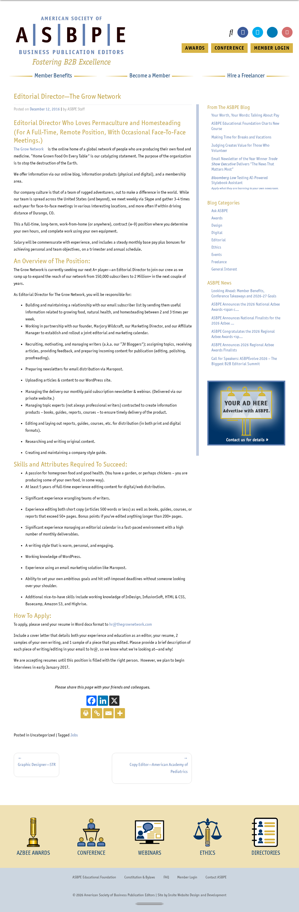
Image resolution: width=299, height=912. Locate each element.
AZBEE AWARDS (33, 852)
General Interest (224, 269)
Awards (216, 218)
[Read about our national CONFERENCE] (91, 832)
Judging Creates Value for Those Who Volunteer (240, 148)
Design (216, 225)
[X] (114, 701)
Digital (216, 232)
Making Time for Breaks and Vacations (241, 137)
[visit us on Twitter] (257, 32)
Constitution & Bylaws (139, 877)
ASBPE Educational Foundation (94, 877)
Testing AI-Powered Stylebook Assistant (245, 182)
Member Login (187, 877)
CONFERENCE (229, 48)
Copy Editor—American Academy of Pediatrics (159, 768)
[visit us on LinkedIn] (272, 32)
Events (216, 254)
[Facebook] (91, 701)
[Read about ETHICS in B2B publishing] (207, 832)
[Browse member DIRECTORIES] (265, 832)
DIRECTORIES (265, 852)
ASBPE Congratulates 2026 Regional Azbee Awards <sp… (243, 334)
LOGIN (272, 48)
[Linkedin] (103, 701)
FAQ (166, 877)
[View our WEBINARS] (149, 832)
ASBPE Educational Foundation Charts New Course (245, 126)
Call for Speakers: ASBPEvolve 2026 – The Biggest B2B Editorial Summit (244, 361)
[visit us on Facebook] (242, 32)
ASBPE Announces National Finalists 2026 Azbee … (245, 320)
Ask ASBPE (219, 210)
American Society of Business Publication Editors (119, 895)
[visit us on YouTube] (287, 32)
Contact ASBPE (216, 877)
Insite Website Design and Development (197, 895)
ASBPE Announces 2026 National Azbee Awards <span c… (245, 307)
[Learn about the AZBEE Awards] (33, 832)
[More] (120, 713)
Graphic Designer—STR (36, 764)
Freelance (219, 261)
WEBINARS (149, 852)
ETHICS (207, 852)
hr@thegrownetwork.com (130, 624)
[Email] (108, 713)
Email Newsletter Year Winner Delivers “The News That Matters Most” (244, 163)
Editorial (218, 239)
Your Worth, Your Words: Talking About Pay (245, 115)
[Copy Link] (97, 713)
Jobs (74, 735)
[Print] (86, 713)
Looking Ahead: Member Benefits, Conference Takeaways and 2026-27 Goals (243, 293)
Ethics (216, 247)
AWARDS (195, 48)
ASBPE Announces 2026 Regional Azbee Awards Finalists (242, 347)
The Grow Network (30, 149)
